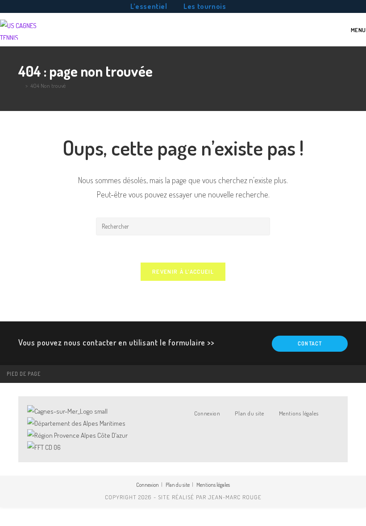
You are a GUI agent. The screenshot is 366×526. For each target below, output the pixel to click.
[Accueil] (20, 85)
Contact (310, 343)
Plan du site (249, 413)
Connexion (207, 413)
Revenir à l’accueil (183, 271)
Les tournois (204, 6)
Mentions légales (299, 413)
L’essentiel (148, 6)
